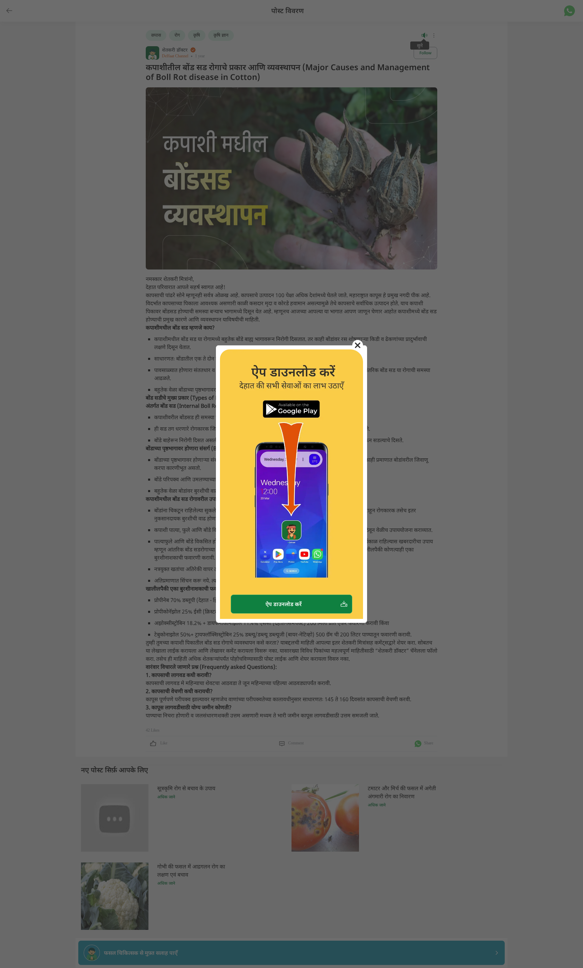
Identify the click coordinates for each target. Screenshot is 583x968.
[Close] (357, 345)
